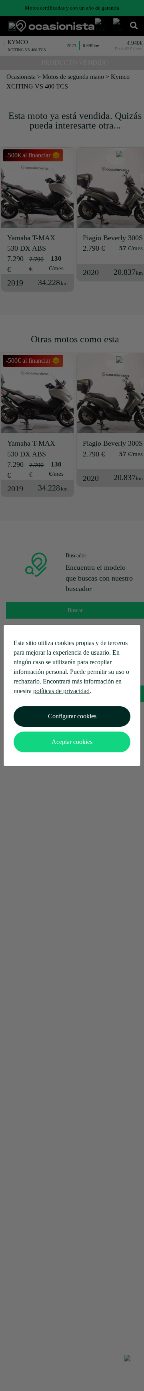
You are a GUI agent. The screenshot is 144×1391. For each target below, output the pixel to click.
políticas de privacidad (61, 690)
